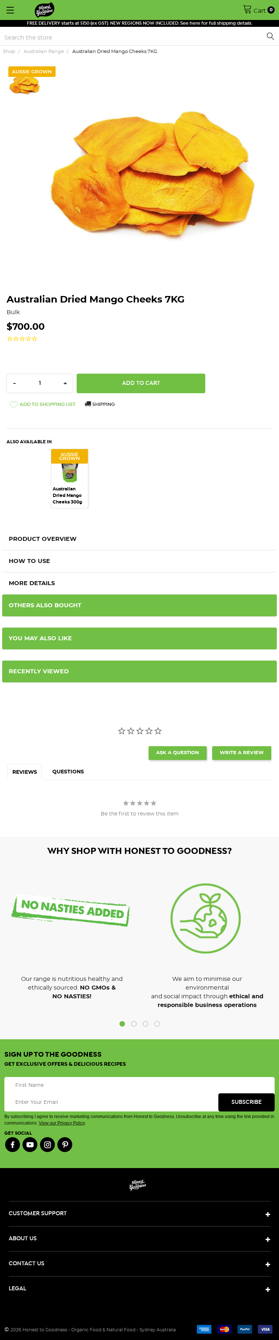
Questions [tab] (68, 771)
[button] (43, 406)
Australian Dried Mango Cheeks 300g (67, 495)
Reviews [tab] (24, 772)
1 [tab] (122, 1024)
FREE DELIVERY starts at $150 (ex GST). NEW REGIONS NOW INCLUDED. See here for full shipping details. (139, 23)
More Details (32, 583)
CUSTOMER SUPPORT (38, 1213)
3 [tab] (145, 1024)
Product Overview (43, 539)
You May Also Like (40, 638)
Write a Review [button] (242, 753)
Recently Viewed (39, 671)
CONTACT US (26, 1263)
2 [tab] (134, 1024)
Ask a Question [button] (177, 753)
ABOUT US (23, 1238)
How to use (29, 561)
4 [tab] (157, 1024)
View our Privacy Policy (62, 1123)
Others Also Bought (45, 605)
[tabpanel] (73, 479)
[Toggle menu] (10, 10)
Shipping (103, 405)
